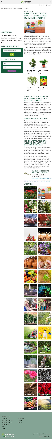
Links (49, 436)
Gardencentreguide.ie (7, 422)
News (3, 426)
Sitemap (45, 436)
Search (11, 54)
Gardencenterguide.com (7, 420)
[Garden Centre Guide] (26, 1)
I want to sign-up (11, 71)
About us (20, 422)
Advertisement (21, 418)
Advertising (48, 5)
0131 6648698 (35, 178)
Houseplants (26, 8)
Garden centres (5, 424)
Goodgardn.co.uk (6, 418)
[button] (32, 67)
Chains (3, 428)
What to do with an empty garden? (8, 35)
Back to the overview (28, 11)
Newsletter (42, 5)
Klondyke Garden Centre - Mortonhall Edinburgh (13, 8)
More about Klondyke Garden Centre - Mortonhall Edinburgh (37, 181)
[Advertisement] (12, 20)
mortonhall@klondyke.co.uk (45, 178)
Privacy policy (40, 436)
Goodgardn (48, 433)
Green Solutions (42, 433)
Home (2, 8)
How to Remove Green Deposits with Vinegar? (11, 38)
